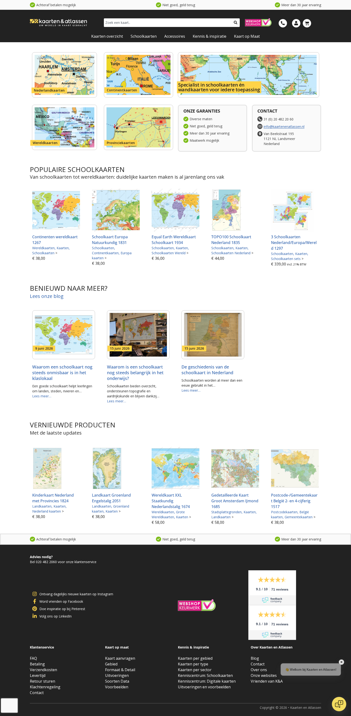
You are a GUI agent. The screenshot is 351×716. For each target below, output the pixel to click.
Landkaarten (42, 506)
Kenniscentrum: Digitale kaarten (207, 681)
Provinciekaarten (121, 142)
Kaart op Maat (247, 36)
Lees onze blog (47, 296)
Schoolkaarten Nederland (230, 253)
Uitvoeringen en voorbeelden (204, 687)
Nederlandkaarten (49, 90)
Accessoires (174, 36)
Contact (37, 692)
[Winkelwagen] (307, 23)
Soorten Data (117, 681)
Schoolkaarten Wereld (169, 253)
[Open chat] (339, 704)
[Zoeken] (235, 22)
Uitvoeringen (117, 675)
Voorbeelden (116, 687)
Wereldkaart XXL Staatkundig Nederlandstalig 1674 (171, 501)
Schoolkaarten (144, 36)
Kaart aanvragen (120, 658)
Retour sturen (42, 681)
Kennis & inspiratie (209, 36)
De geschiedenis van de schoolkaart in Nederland (207, 369)
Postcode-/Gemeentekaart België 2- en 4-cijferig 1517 (294, 501)
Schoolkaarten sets (286, 258)
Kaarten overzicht (107, 36)
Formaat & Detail (120, 669)
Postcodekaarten (284, 512)
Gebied (111, 664)
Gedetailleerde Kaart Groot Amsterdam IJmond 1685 (234, 501)
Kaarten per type (193, 664)
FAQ (33, 658)
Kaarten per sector (195, 669)
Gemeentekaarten (299, 517)
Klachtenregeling (45, 687)
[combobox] (167, 22)
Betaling (37, 664)
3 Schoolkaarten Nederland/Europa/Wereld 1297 (294, 242)
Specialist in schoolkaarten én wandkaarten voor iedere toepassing (219, 87)
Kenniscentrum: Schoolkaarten (205, 675)
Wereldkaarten (45, 142)
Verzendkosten (43, 669)
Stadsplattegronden (226, 512)
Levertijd (37, 675)
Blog (255, 658)
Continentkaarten (122, 90)
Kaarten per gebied (195, 658)
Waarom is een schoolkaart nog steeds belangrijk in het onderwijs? (135, 372)
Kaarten (63, 248)
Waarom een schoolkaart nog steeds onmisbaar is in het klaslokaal (62, 372)
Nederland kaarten (46, 511)
